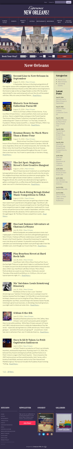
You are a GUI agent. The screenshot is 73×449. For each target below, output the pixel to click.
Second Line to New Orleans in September (61, 101)
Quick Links (4, 435)
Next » (12, 372)
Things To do (4, 420)
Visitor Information (6, 425)
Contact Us (51, 2)
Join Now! (27, 423)
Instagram (51, 435)
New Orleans (30, 82)
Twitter (43, 435)
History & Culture (6, 429)
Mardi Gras (62, 80)
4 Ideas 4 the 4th (61, 189)
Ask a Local (4, 437)
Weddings (50, 21)
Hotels (32, 21)
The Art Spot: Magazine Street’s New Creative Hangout (60, 135)
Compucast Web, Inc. (38, 446)
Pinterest (47, 435)
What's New (22, 21)
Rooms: (50, 56)
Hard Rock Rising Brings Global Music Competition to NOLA (61, 148)
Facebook (39, 435)
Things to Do (4, 21)
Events (13, 21)
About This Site (5, 433)
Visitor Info (59, 21)
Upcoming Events (61, 84)
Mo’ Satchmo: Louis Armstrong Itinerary (61, 182)
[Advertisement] (36, 391)
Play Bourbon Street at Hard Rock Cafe (61, 172)
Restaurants (41, 21)
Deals (2, 427)
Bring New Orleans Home (8, 431)
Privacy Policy (5, 440)
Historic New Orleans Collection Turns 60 (61, 111)
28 (8, 372)
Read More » (37, 95)
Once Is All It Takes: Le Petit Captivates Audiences (61, 197)
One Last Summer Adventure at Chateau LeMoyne (60, 161)
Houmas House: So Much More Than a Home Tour (61, 123)
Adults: (41, 56)
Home (45, 2)
